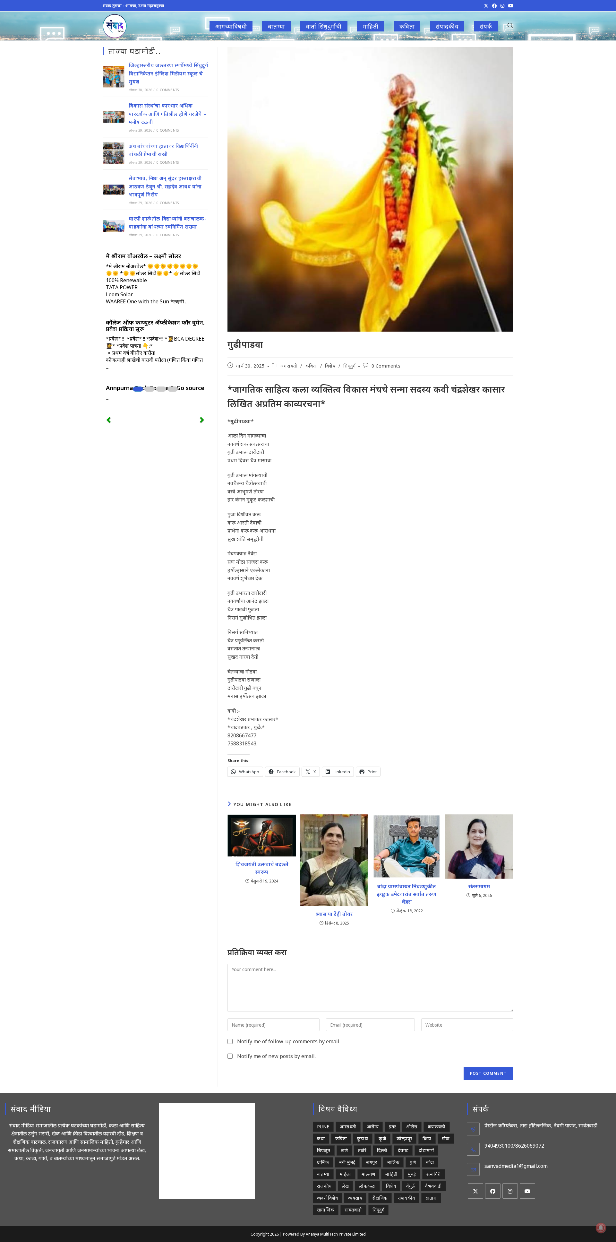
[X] (475, 1191)
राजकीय (324, 1186)
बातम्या (323, 1174)
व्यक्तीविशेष (327, 1198)
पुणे (413, 1162)
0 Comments (386, 366)
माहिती (391, 1174)
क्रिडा (427, 1138)
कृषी (382, 1138)
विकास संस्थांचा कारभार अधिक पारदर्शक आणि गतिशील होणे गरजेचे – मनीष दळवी (167, 114)
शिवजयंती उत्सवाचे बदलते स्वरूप (261, 868)
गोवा (446, 1138)
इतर (392, 1127)
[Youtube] (527, 1191)
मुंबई (412, 1174)
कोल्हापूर (404, 1138)
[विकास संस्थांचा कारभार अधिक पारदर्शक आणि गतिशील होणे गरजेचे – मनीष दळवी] (113, 117)
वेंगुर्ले (410, 1186)
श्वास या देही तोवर (334, 913)
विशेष (330, 366)
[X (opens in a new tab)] (486, 6)
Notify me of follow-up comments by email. (288, 1041)
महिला (345, 1174)
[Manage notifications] (601, 1228)
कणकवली (437, 1127)
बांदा (430, 1162)
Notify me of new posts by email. (276, 1056)
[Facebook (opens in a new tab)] (494, 6)
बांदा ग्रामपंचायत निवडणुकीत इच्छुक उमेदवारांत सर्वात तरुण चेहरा (406, 894)
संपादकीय (406, 1198)
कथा (321, 1138)
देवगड (403, 1150)
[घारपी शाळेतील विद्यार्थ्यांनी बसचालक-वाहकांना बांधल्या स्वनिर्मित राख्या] (113, 226)
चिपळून (323, 1150)
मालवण (368, 1174)
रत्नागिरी (433, 1174)
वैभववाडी (433, 1186)
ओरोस (411, 1127)
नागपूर (371, 1162)
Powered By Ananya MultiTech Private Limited (324, 1234)
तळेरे (362, 1150)
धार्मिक (323, 1162)
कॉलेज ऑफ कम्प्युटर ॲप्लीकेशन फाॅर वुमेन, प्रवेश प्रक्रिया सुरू (155, 325)
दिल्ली (382, 1150)
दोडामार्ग (426, 1150)
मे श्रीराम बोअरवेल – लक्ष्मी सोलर (143, 256)
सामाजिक (325, 1210)
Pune (323, 1127)
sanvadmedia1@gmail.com (516, 1165)
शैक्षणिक (380, 1198)
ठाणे (344, 1150)
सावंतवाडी (353, 1210)
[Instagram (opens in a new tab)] (502, 6)
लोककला (367, 1186)
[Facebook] (493, 1191)
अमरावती (288, 366)
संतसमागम (479, 886)
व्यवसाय (355, 1198)
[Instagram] (510, 1191)
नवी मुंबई (347, 1162)
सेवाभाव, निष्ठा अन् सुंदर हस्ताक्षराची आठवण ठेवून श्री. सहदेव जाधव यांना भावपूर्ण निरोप (165, 186)
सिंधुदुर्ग (349, 366)
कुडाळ (362, 1138)
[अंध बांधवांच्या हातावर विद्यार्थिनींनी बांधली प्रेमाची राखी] (113, 153)
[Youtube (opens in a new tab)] (509, 6)
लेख (345, 1186)
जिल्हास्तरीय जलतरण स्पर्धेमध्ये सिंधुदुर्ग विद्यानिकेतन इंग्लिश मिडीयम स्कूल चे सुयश (168, 73)
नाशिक (393, 1162)
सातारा (431, 1198)
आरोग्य (373, 1127)
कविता (311, 366)
